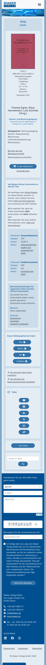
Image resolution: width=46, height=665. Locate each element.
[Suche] (23, 464)
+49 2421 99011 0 (15, 606)
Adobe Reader (31, 192)
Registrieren (15, 318)
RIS (20, 355)
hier (33, 572)
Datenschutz (9, 648)
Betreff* (8, 487)
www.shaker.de (14, 616)
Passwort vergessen (19, 324)
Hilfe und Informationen (24, 201)
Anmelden (14, 321)
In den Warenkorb (25, 166)
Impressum (23, 648)
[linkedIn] (5, 638)
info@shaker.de (14, 613)
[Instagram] (19, 638)
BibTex (21, 348)
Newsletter (37, 648)
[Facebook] (12, 638)
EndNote (21, 361)
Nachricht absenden (23, 583)
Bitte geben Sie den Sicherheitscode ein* (22, 532)
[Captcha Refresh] (36, 524)
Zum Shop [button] (23, 445)
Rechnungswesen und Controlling (19, 157)
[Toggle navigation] (39, 4)
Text (21, 342)
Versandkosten (23, 171)
